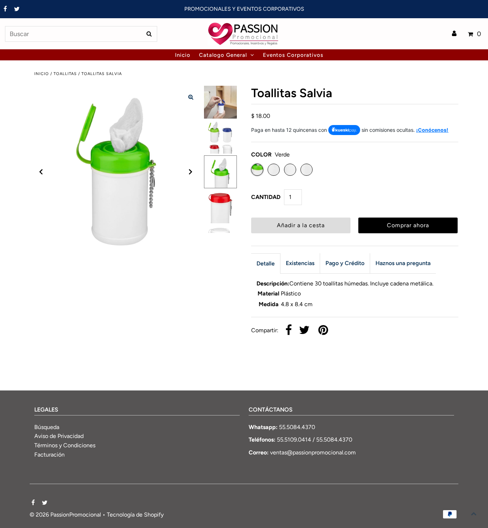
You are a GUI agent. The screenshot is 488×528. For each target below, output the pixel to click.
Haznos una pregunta (402, 263)
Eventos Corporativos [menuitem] (293, 55)
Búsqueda (46, 427)
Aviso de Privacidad (59, 436)
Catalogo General (223, 55)
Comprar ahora (408, 225)
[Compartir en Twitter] (304, 330)
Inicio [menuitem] (182, 55)
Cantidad (265, 197)
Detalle (266, 263)
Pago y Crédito (344, 263)
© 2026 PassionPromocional (65, 514)
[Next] (191, 172)
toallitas (65, 73)
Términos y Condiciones (64, 445)
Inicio (41, 73)
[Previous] (41, 172)
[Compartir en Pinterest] (323, 330)
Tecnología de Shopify (135, 514)
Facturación (49, 454)
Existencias (300, 263)
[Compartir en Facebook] (288, 330)
